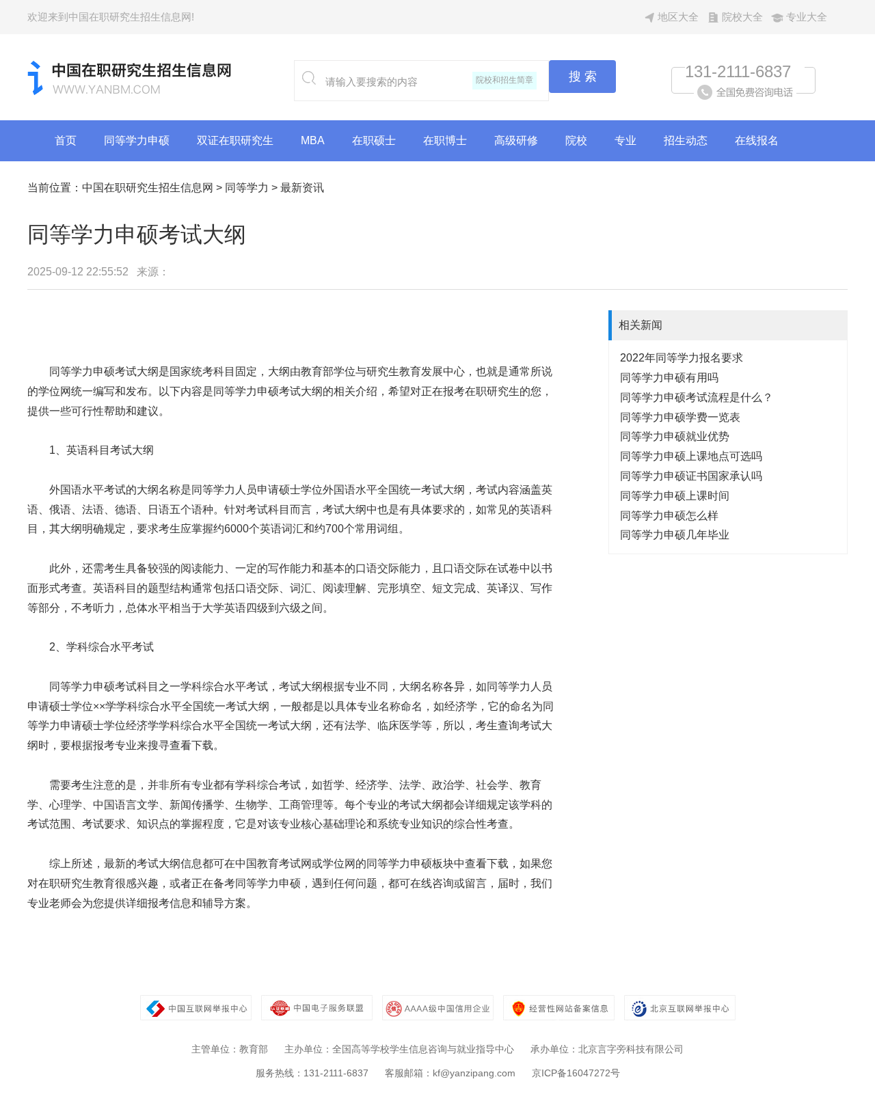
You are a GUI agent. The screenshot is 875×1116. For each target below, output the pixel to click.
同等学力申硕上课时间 (674, 496)
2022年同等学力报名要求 (681, 358)
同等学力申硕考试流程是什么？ (696, 397)
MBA (313, 140)
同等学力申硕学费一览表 (680, 417)
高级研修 (516, 140)
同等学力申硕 (137, 140)
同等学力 (247, 187)
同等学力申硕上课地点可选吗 (691, 456)
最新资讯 (302, 187)
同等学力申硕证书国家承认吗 (691, 476)
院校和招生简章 (504, 80)
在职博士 (445, 140)
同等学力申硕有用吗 (669, 377)
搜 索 (583, 76)
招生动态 (686, 140)
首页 (66, 140)
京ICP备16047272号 (576, 1072)
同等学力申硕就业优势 (674, 436)
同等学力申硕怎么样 (669, 515)
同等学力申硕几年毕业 (674, 535)
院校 (576, 140)
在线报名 (757, 140)
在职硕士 (374, 140)
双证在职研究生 (235, 140)
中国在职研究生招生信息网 (147, 187)
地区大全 (678, 17)
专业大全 (806, 17)
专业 (625, 140)
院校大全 (742, 17)
